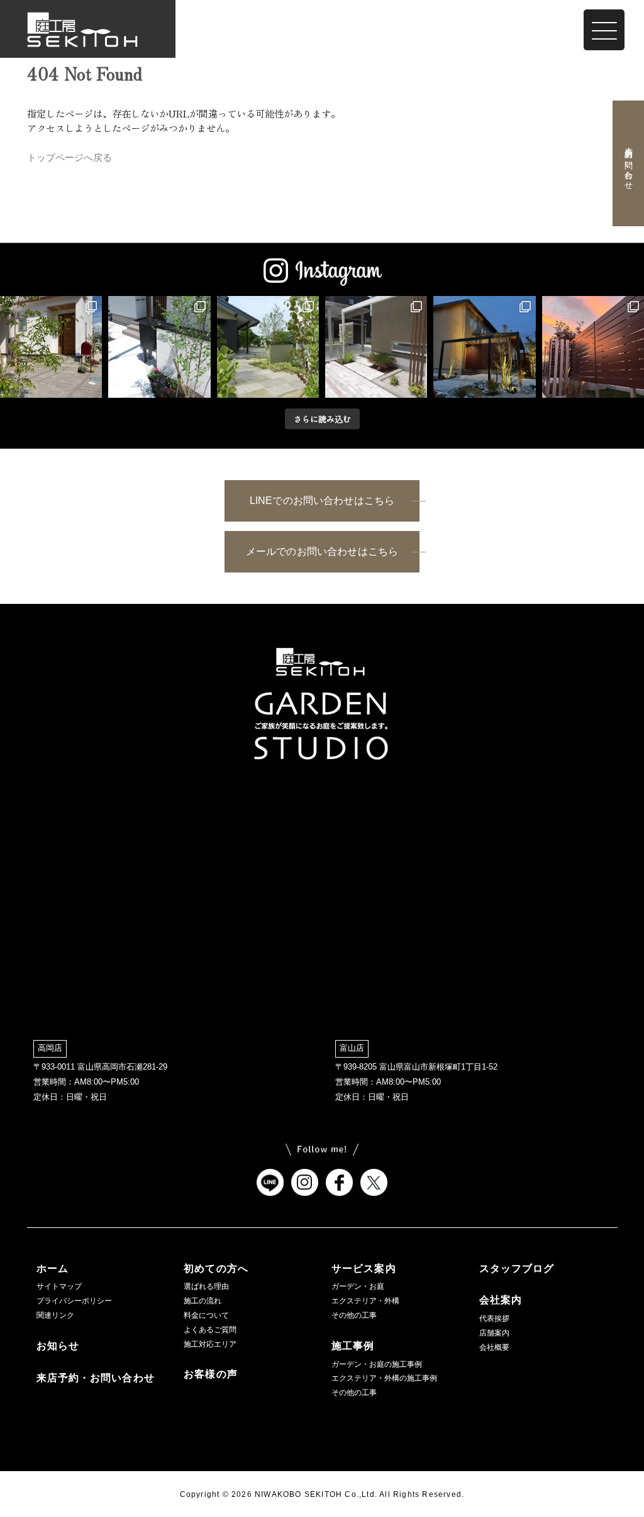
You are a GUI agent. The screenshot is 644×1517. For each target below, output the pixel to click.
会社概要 (494, 1347)
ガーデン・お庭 (357, 1286)
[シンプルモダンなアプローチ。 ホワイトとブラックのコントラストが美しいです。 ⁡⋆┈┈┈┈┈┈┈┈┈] (159, 347)
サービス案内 (363, 1268)
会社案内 (500, 1300)
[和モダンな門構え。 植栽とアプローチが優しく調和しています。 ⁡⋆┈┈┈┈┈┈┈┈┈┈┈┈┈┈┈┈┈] (268, 347)
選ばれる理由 (206, 1286)
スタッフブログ (517, 1268)
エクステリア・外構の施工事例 (384, 1378)
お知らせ (57, 1345)
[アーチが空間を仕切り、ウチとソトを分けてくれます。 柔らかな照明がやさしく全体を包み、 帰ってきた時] (484, 347)
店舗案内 (494, 1332)
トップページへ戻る (69, 157)
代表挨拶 (494, 1318)
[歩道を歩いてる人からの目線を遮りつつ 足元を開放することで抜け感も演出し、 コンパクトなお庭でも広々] (593, 347)
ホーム (52, 1268)
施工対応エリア (210, 1344)
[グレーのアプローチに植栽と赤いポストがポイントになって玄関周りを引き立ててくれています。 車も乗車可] (51, 347)
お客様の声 (211, 1374)
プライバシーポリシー (74, 1300)
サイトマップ (59, 1286)
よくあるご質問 (210, 1329)
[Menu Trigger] (604, 29)
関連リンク (55, 1315)
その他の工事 (354, 1315)
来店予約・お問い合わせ (628, 163)
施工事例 (352, 1345)
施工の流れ (202, 1300)
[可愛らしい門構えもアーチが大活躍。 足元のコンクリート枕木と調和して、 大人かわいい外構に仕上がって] (376, 347)
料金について (206, 1315)
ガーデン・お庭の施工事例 (376, 1364)
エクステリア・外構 (365, 1300)
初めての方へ (216, 1268)
